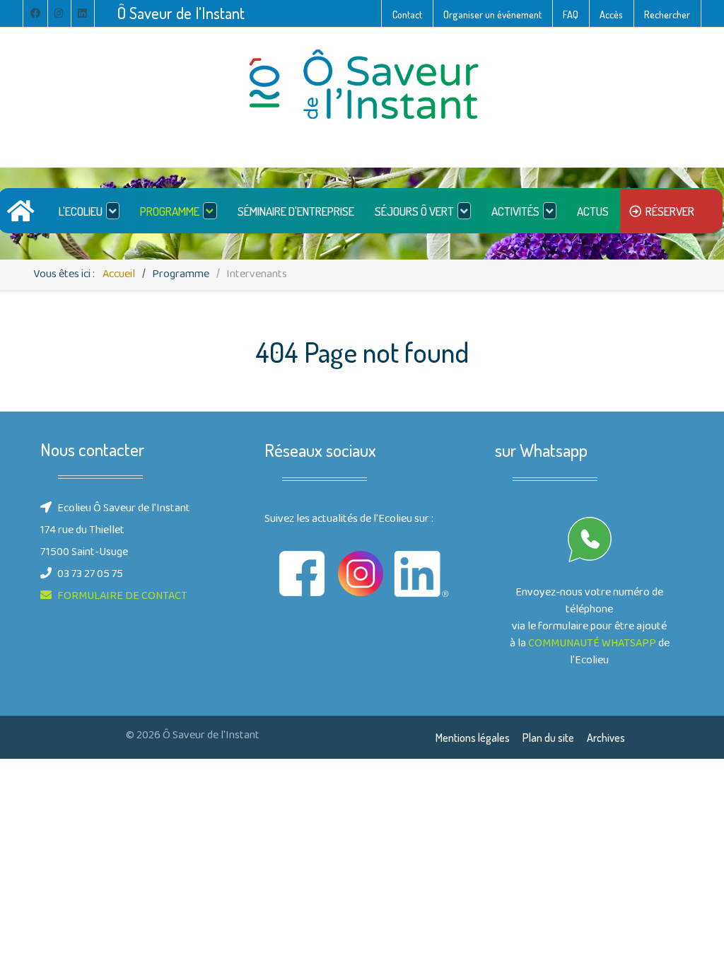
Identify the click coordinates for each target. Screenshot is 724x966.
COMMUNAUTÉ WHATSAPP (592, 644)
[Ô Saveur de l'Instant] (362, 85)
